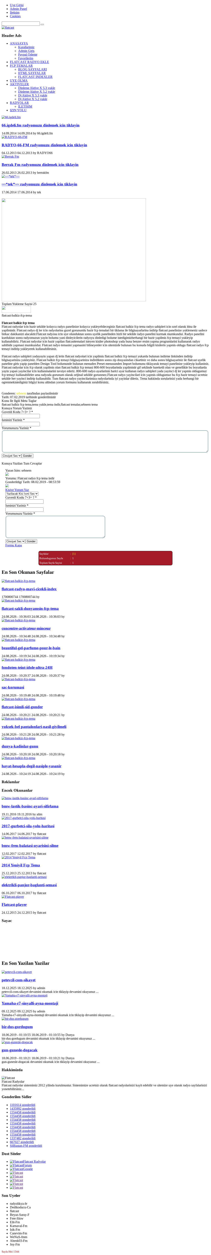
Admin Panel (18, 9)
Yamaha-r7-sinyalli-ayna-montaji (30, 1003)
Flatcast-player (14, 904)
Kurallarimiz (26, 47)
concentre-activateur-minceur (26, 628)
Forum (27, 1165)
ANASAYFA (19, 43)
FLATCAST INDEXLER (35, 77)
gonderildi (22, 1105)
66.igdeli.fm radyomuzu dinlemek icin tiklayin (41, 125)
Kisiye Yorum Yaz (17, 490)
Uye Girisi (16, 5)
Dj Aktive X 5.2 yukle (32, 99)
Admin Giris (26, 51)
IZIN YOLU (18, 110)
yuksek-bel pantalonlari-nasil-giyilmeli (34, 726)
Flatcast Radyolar (34, 1161)
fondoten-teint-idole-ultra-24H (27, 667)
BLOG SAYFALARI (32, 69)
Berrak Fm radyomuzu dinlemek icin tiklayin (40, 164)
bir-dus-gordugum (17, 1027)
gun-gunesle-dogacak (20, 1050)
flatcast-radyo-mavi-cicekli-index (29, 589)
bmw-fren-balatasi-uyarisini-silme (30, 845)
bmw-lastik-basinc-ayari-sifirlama (30, 806)
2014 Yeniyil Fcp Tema (21, 865)
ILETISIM (25, 106)
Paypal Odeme (27, 54)
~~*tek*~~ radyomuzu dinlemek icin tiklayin (39, 184)
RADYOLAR (19, 102)
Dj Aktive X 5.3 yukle (32, 95)
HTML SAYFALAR (32, 73)
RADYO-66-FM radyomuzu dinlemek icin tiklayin (44, 145)
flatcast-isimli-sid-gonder (22, 707)
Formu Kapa (13, 545)
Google (28, 1169)
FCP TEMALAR (21, 65)
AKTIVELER (19, 84)
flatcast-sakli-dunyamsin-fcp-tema (30, 608)
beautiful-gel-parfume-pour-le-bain (31, 648)
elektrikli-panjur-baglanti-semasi (29, 885)
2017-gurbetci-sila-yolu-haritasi (28, 826)
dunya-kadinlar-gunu (20, 746)
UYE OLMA (19, 80)
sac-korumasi (13, 687)
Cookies (15, 16)
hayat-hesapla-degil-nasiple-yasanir (31, 766)
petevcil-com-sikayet (18, 980)
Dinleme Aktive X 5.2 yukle (36, 91)
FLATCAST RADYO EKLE (29, 62)
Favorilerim (25, 58)
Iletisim (14, 12)
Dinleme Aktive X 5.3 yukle (36, 88)
